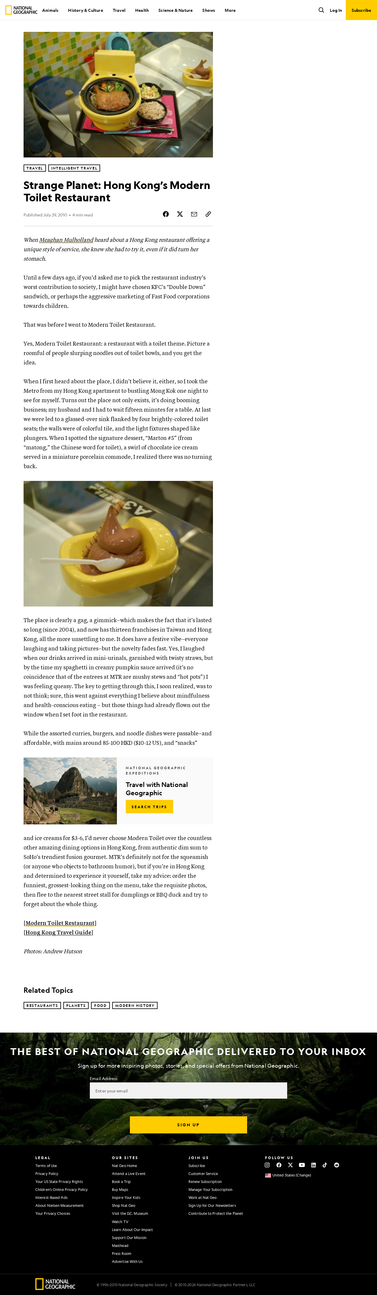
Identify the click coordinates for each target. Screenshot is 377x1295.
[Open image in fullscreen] (204, 489)
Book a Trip (121, 1181)
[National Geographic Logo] (55, 1288)
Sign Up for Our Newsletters (212, 1205)
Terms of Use (46, 1165)
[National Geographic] (21, 10)
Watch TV (120, 1221)
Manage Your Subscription (210, 1189)
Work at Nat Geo (202, 1197)
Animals (50, 10)
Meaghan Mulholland (66, 240)
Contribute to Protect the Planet (215, 1213)
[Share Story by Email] (194, 214)
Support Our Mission (129, 1237)
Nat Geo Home (124, 1165)
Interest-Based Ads (51, 1197)
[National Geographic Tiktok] (325, 1165)
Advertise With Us (127, 1261)
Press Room (121, 1253)
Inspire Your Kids (126, 1197)
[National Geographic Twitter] (290, 1165)
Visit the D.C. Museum (130, 1213)
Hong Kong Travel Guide (58, 933)
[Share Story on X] (180, 214)
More (230, 10)
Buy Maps (120, 1189)
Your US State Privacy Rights (59, 1181)
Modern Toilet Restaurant (60, 923)
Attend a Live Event (128, 1173)
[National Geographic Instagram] (267, 1165)
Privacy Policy (46, 1173)
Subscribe (196, 1165)
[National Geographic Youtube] (302, 1165)
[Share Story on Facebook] (166, 214)
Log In (336, 10)
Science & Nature (175, 10)
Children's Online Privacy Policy (61, 1189)
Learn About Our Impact (132, 1229)
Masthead (120, 1245)
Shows (208, 10)
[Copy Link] (208, 214)
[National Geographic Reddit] (336, 1165)
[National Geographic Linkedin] (313, 1165)
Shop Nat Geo (123, 1205)
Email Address (104, 1078)
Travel (119, 10)
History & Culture (85, 10)
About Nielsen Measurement (59, 1205)
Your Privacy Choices (52, 1213)
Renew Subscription (205, 1181)
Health (142, 10)
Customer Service (203, 1173)
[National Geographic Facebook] (278, 1165)
